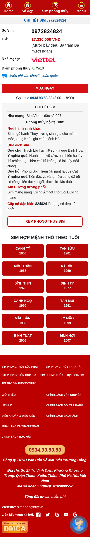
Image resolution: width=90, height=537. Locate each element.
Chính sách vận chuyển (63, 394)
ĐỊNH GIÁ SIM (75, 375)
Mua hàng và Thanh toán (20, 426)
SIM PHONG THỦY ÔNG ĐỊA (19, 375)
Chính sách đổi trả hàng (64, 405)
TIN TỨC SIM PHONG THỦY (19, 383)
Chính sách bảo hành (62, 415)
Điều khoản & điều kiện (18, 415)
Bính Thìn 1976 (22, 285)
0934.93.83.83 (45, 450)
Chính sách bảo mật (16, 436)
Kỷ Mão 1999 (67, 320)
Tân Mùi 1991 (67, 303)
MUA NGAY (45, 88)
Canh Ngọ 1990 (23, 303)
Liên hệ (7, 405)
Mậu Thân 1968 (23, 268)
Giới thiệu (9, 394)
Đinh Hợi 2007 (67, 338)
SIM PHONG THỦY (51, 375)
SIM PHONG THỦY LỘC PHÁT (20, 366)
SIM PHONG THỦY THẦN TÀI (63, 366)
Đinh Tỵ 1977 (67, 285)
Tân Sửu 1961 (67, 251)
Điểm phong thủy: (16, 68)
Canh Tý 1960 (23, 251)
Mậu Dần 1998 (23, 320)
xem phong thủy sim (45, 221)
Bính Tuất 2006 (23, 338)
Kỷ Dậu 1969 (67, 268)
